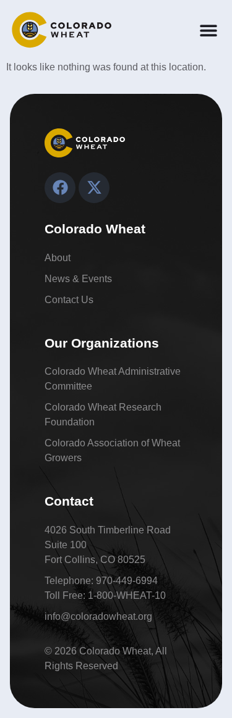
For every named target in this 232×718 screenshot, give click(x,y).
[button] (208, 30)
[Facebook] (60, 187)
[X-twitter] (94, 187)
